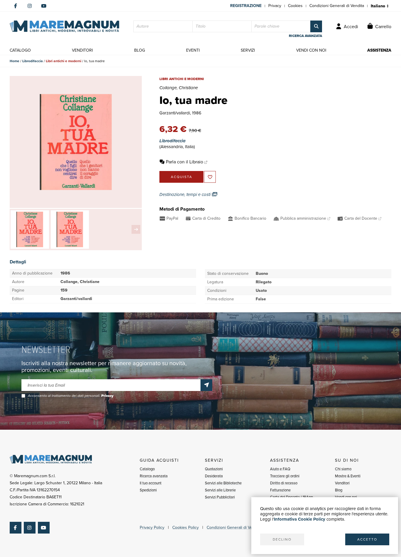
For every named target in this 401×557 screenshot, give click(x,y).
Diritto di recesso (283, 483)
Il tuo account (150, 483)
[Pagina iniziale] (64, 26)
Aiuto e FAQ (280, 469)
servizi (248, 50)
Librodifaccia (32, 61)
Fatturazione (280, 490)
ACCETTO (367, 539)
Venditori (342, 483)
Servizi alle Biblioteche (223, 483)
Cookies (295, 6)
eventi (193, 50)
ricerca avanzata (305, 35)
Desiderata (214, 476)
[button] (136, 229)
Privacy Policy (152, 527)
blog (139, 50)
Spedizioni (148, 490)
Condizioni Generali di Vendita (336, 6)
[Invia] (206, 385)
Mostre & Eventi (347, 476)
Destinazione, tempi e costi (185, 194)
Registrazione (246, 6)
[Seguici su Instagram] (30, 6)
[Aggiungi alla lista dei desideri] (210, 177)
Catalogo (147, 469)
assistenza (379, 50)
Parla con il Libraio (184, 161)
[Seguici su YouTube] (44, 6)
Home (14, 61)
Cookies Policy (185, 527)
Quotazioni (214, 469)
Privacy (274, 6)
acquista (181, 177)
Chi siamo (343, 469)
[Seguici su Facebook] (15, 6)
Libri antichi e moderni (63, 61)
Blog (338, 490)
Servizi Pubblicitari (220, 497)
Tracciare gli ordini (284, 476)
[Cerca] (316, 26)
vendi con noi (311, 50)
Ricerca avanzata (154, 476)
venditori (82, 50)
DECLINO (282, 539)
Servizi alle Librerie (220, 490)
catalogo (20, 50)
